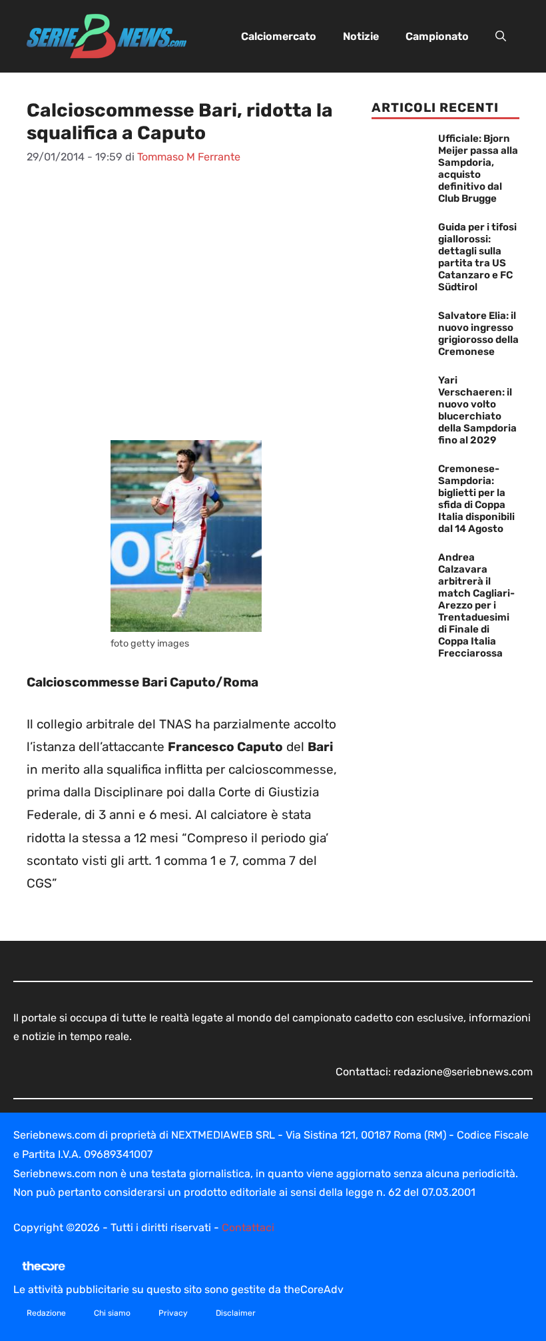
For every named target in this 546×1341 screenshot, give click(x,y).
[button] (500, 37)
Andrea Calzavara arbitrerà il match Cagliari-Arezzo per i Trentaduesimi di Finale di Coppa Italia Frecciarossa (476, 605)
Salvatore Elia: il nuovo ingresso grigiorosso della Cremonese (478, 334)
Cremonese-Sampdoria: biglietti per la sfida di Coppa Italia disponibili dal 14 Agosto (476, 499)
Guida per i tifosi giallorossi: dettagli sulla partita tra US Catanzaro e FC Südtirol (477, 257)
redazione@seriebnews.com (463, 1071)
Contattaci (248, 1227)
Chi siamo (112, 1313)
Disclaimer (236, 1313)
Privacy (173, 1313)
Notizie (361, 36)
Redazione (46, 1313)
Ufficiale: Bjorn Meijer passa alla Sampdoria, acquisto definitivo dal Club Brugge (478, 168)
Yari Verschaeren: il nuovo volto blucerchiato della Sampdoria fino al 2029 (477, 410)
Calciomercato (278, 36)
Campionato (437, 36)
